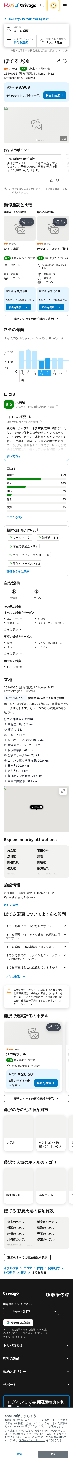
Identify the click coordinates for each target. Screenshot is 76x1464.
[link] (42, 5)
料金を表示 (53, 95)
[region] (36, 125)
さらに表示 (11, 629)
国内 (40, 1268)
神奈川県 (9, 1272)
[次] (66, 372)
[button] (36, 29)
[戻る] (16, 372)
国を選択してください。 (18, 1304)
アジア (28, 1268)
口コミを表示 (15, 517)
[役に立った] (51, 180)
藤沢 (23, 1272)
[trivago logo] (20, 5)
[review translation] (57, 406)
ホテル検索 (11, 1268)
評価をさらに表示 (18, 571)
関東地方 (54, 1268)
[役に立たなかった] (57, 180)
